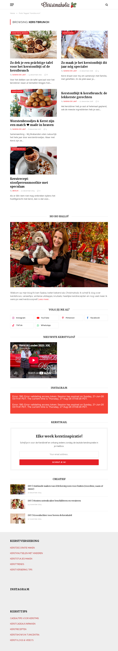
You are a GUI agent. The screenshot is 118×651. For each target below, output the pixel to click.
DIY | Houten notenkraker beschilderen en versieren (54, 500)
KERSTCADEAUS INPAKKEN (22, 624)
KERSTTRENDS (17, 564)
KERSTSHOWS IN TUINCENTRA (24, 635)
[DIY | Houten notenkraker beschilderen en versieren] (17, 504)
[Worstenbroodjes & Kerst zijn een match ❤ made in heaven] (33, 103)
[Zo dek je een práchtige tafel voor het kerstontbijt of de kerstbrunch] (33, 44)
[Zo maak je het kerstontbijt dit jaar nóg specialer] (84, 44)
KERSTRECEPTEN (18, 629)
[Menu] (23, 4)
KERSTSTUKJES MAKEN (21, 559)
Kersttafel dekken (20, 33)
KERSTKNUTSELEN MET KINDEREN (26, 553)
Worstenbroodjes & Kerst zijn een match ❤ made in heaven (32, 123)
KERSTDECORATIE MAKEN (22, 548)
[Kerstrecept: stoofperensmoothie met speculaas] (33, 160)
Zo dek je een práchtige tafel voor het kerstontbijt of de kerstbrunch (31, 66)
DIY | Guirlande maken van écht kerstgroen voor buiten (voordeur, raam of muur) (65, 487)
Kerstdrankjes (18, 149)
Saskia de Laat (19, 75)
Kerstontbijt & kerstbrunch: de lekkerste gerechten (84, 95)
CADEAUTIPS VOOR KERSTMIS (24, 618)
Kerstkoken (68, 33)
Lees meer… (44, 299)
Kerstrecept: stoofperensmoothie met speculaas (29, 182)
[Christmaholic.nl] (59, 4)
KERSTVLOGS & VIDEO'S (21, 640)
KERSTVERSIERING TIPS (21, 570)
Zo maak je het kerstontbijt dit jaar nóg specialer (84, 64)
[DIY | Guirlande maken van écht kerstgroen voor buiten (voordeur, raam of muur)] (17, 489)
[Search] (106, 4)
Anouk (15, 191)
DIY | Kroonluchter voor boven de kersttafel (50, 515)
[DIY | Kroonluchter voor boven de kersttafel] (17, 518)
